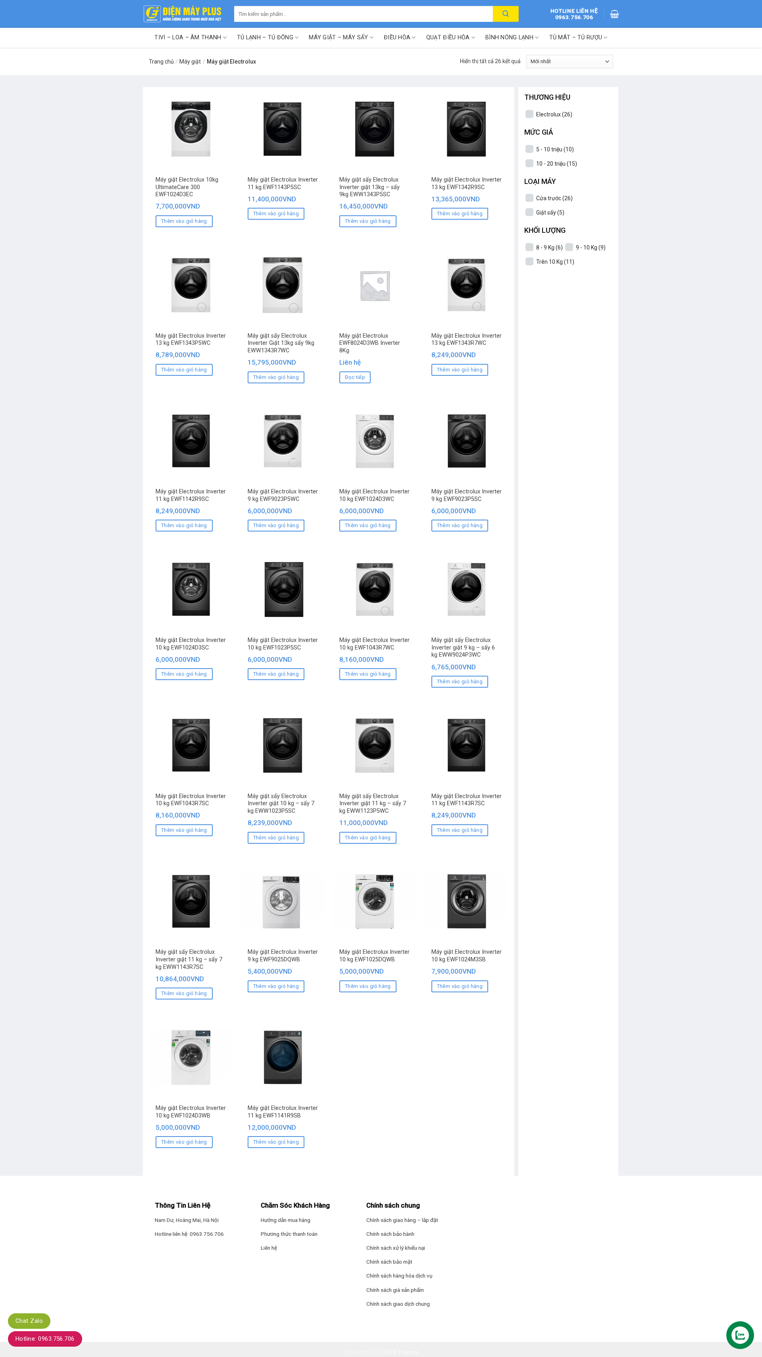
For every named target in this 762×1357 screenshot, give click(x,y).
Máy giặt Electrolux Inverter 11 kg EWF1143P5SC (283, 183)
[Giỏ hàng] (614, 14)
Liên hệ (269, 1248)
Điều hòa (397, 37)
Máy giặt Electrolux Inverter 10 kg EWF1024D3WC (374, 495)
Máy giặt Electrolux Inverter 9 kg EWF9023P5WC (283, 495)
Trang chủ (161, 61)
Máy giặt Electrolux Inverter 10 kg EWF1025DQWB (374, 956)
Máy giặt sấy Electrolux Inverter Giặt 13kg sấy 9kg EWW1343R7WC (281, 343)
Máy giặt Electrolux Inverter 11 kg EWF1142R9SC (191, 495)
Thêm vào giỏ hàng (184, 221)
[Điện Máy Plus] (182, 14)
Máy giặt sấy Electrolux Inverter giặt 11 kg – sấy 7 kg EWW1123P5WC (372, 803)
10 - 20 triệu (556, 163)
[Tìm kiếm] (506, 14)
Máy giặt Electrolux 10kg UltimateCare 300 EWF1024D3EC (187, 187)
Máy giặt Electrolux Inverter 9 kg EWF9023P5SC (466, 495)
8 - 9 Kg (549, 247)
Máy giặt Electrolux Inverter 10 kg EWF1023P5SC (283, 644)
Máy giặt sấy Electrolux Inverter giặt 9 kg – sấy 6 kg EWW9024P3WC (463, 647)
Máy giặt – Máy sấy (338, 37)
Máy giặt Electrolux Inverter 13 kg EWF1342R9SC (466, 183)
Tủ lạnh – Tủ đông (265, 37)
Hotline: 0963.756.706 (45, 1338)
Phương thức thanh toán (289, 1234)
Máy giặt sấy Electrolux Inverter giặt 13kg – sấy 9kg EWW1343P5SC (369, 187)
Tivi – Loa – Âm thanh (187, 37)
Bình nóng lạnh (509, 37)
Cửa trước (554, 198)
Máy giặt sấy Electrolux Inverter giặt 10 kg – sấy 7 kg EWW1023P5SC (281, 803)
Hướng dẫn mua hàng (285, 1220)
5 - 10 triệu (555, 149)
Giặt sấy (550, 212)
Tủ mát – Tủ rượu (575, 37)
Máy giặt (190, 61)
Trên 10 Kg (555, 262)
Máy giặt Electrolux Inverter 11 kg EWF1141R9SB (283, 1112)
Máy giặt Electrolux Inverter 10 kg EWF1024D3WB (191, 1112)
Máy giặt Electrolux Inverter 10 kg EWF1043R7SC (191, 800)
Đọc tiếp (355, 377)
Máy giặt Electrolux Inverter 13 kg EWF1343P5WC (191, 339)
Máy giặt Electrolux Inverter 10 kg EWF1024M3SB (466, 956)
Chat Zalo (29, 1320)
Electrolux (554, 114)
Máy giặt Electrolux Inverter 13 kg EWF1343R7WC (466, 339)
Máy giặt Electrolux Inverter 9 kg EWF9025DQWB (283, 956)
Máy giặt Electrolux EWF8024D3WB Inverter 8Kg (369, 343)
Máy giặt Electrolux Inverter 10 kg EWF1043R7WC (374, 644)
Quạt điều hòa (448, 37)
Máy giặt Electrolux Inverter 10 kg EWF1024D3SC (191, 644)
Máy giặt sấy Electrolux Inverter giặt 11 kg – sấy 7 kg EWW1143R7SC (189, 959)
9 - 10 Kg (591, 247)
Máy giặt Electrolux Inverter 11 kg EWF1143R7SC (466, 800)
